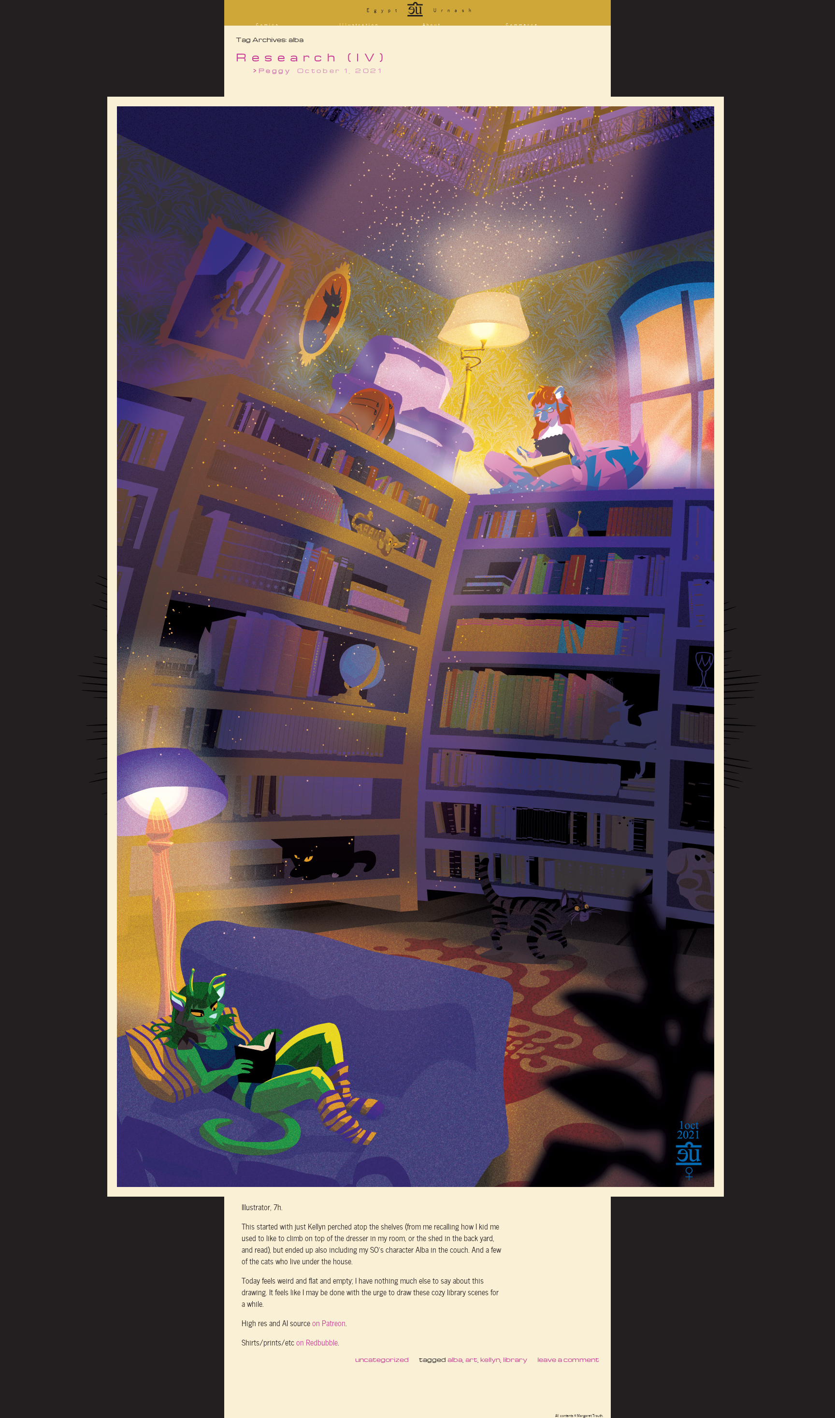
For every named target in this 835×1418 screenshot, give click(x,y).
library (515, 1359)
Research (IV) (312, 57)
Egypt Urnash (421, 9)
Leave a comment (568, 1359)
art (471, 1359)
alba (454, 1359)
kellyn (490, 1359)
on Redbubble (317, 1341)
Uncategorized (382, 1359)
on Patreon (329, 1322)
